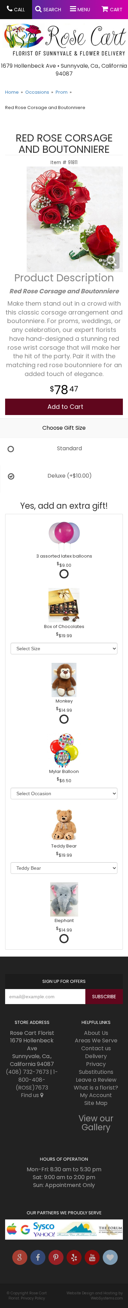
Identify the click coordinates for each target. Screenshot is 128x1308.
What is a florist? (96, 1088)
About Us (96, 1033)
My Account (96, 1095)
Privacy (96, 1064)
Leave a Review (96, 1080)
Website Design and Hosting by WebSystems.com (95, 1296)
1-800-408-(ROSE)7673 (37, 1080)
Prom (62, 92)
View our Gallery (96, 1123)
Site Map (96, 1103)
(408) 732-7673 (27, 1072)
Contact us (96, 1048)
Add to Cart (65, 406)
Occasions (37, 92)
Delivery (96, 1056)
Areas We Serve (96, 1040)
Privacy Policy (33, 1298)
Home (12, 92)
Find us (30, 1095)
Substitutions (96, 1072)
